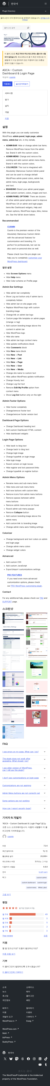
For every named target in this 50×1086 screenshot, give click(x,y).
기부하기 (31, 1016)
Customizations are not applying (16, 785)
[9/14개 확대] (44, 629)
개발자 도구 (7, 1016)
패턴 (28, 1000)
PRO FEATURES (14, 575)
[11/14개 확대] (44, 663)
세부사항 (9, 93)
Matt (5, 1033)
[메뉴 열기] (46, 3)
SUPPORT (7, 601)
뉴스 (4, 991)
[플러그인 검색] (28, 27)
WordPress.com (10, 1029)
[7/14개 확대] (21, 727)
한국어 (11, 1053)
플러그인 (30, 996)
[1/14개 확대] (21, 616)
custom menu (31, 887)
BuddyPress (9, 1042)
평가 (7, 99)
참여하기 (30, 1008)
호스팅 (5, 996)
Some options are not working (15, 801)
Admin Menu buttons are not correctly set (21, 793)
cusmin (12, 77)
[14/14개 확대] (44, 713)
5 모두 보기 (43, 872)
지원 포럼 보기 (8, 954)
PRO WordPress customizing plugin (26, 586)
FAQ (41, 598)
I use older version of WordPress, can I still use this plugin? (17, 769)
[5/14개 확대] (21, 692)
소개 (4, 987)
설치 (7, 106)
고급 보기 (6, 894)
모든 (46, 935)
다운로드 (7, 84)
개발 (7, 112)
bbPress (7, 1037)
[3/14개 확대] (21, 654)
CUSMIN (11, 226)
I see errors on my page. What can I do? (20, 752)
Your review (7, 935)
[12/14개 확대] (44, 684)
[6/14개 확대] (21, 705)
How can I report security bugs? (16, 808)
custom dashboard (28, 882)
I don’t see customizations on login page (20, 778)
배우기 (5, 1008)
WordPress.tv (9, 1021)
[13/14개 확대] (44, 698)
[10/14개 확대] (44, 650)
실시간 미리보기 (22, 84)
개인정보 (6, 1000)
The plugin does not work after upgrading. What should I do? (16, 760)
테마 (28, 991)
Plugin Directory (8, 11)
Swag (30, 1021)
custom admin (42, 877)
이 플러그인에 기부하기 (12, 972)
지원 (7, 118)
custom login (42, 882)
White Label (42, 887)
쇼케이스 (30, 987)
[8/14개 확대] (44, 616)
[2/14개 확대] (21, 629)
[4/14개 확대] (21, 675)
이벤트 (29, 1012)
